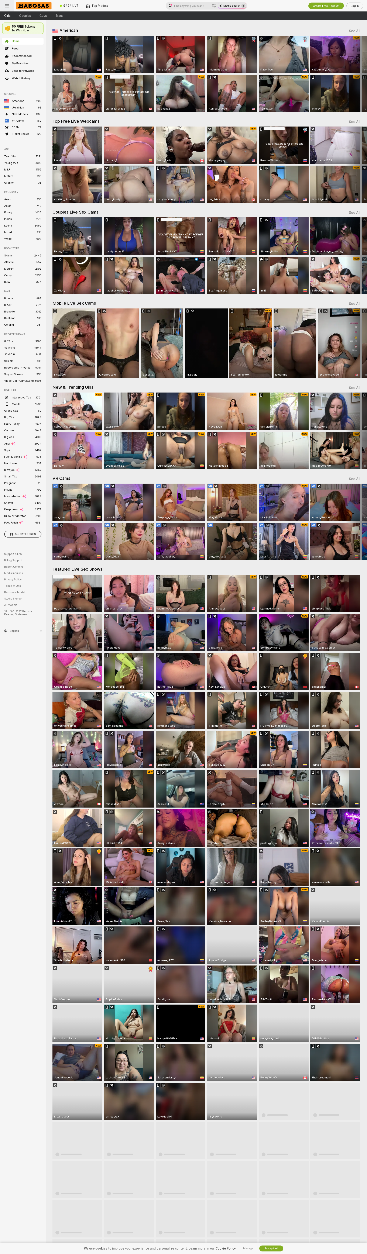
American (68, 30)
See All (354, 31)
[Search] (214, 6)
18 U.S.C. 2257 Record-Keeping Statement (18, 613)
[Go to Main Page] (35, 5)
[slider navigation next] (356, 74)
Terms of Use (12, 585)
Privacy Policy (13, 579)
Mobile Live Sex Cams (74, 303)
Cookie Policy (226, 1248)
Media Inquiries (13, 573)
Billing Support (13, 560)
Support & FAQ (13, 554)
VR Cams (61, 478)
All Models (10, 605)
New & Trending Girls (72, 387)
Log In (355, 5)
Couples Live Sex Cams (75, 212)
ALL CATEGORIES (25, 534)
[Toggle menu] (7, 5)
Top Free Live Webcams (76, 121)
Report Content (13, 566)
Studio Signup (13, 598)
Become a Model (14, 592)
